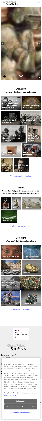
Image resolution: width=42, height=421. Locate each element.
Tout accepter (21, 401)
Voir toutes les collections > (21, 309)
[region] (21, 388)
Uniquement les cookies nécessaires (21, 407)
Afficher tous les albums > (21, 226)
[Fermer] (37, 361)
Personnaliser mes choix (20, 412)
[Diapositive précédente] (2, 43)
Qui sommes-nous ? (8, 355)
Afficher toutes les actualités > (21, 176)
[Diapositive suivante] (39, 43)
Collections (5, 357)
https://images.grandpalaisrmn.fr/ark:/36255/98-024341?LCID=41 (3, 76)
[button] (39, 3)
